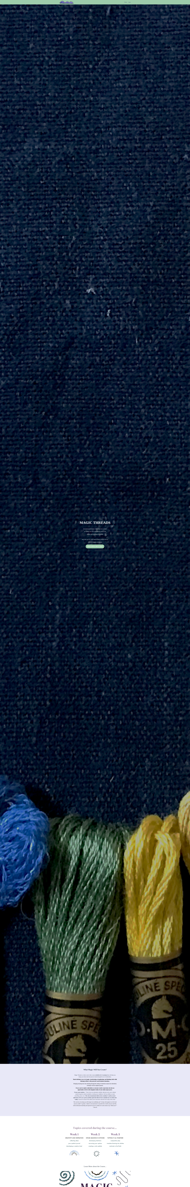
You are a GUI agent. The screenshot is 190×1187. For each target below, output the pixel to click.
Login (129, 2)
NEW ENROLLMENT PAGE (95, 546)
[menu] (127, 2)
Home (125, 2)
